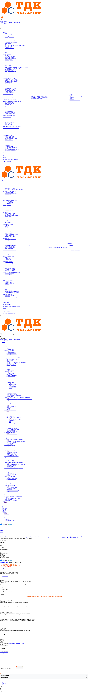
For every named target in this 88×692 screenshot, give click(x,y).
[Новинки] (15, 156)
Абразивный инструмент (11, 458)
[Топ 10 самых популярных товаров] (15, 162)
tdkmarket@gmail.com (12, 585)
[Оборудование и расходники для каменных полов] (15, 154)
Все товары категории (4, 652)
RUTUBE (4, 683)
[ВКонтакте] (1, 524)
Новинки (50, 537)
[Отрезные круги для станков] (15, 35)
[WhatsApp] (8, 524)
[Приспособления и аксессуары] (15, 129)
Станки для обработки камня (12, 478)
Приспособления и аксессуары (12, 471)
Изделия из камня (20, 537)
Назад (8, 346)
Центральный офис (5, 675)
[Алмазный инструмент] (15, 303)
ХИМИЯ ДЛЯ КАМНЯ (11, 373)
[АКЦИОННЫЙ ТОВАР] (15, 160)
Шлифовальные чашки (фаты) (12, 406)
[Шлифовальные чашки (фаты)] (15, 223)
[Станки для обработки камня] (15, 134)
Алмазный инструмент (27, 537)
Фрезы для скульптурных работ (60, 535)
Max (3, 26)
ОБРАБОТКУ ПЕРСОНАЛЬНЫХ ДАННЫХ (16, 643)
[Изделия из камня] (15, 151)
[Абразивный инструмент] (15, 116)
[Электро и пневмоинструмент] (15, 142)
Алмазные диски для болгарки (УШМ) (13, 357)
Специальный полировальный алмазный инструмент (16, 441)
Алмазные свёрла (10, 426)
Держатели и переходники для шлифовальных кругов (16, 464)
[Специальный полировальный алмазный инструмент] (15, 100)
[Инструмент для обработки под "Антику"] (15, 114)
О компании (6, 514)
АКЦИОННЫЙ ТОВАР (71, 537)
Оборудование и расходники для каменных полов (39, 537)
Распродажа (9, 347)
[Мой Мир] (3, 524)
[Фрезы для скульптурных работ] (15, 105)
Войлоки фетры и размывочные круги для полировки (44, 536)
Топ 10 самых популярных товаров (81, 537)
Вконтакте (4, 682)
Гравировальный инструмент (12, 452)
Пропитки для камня (12, 384)
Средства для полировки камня (14, 378)
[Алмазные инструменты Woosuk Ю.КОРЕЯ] (15, 158)
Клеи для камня (9, 392)
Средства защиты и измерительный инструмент (62, 536)
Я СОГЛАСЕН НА (13, 643)
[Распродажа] (15, 31)
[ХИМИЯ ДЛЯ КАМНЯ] (15, 53)
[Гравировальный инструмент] (15, 109)
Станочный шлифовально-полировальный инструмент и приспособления (19, 399)
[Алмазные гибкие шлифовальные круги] (15, 49)
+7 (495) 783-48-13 (3, 21)
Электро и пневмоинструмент (12, 487)
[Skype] (9, 524)
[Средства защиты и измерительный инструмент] (15, 127)
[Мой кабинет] (0, 28)
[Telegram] (11, 524)
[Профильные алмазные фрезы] (15, 93)
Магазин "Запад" (4, 677)
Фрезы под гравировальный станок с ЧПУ (16, 419)
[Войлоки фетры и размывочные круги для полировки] (15, 125)
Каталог (5, 344)
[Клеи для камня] (15, 61)
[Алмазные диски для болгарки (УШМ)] (15, 39)
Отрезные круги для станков (11, 352)
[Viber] (6, 524)
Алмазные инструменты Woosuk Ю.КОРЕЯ (59, 537)
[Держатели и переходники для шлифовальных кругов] (15, 120)
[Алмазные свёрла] (15, 86)
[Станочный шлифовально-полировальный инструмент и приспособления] (15, 66)
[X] (5, 524)
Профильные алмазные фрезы (12, 434)
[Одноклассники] (2, 524)
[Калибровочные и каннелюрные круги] (15, 98)
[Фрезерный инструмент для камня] (15, 77)
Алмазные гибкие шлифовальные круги (13, 367)
